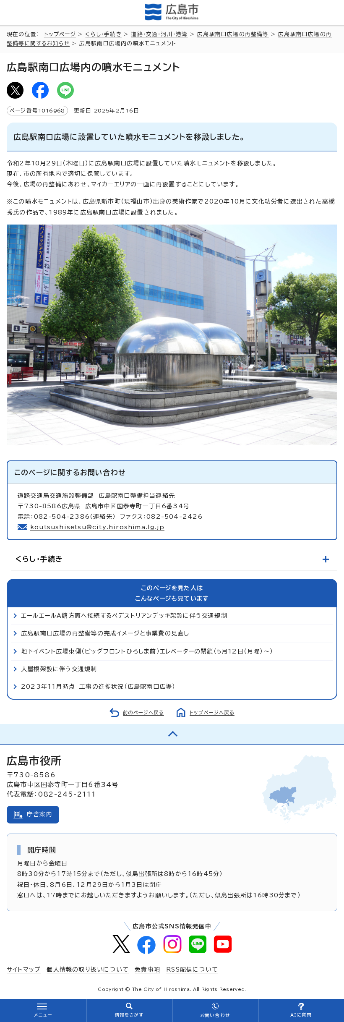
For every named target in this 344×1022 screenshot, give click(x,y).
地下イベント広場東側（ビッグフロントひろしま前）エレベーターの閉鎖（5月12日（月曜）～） (147, 651)
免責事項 (147, 969)
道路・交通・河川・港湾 (159, 34)
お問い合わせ (215, 1015)
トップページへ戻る (212, 712)
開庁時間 (41, 850)
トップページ (60, 34)
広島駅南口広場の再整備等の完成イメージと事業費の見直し (105, 633)
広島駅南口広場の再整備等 (232, 34)
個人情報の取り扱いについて (88, 969)
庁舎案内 (39, 814)
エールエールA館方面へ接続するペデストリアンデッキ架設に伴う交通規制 (124, 616)
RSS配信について (192, 969)
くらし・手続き (103, 34)
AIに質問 (301, 1015)
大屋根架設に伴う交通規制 (59, 669)
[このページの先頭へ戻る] (172, 734)
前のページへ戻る (143, 712)
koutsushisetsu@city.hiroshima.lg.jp (97, 527)
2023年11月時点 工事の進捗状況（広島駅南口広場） (98, 687)
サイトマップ (24, 969)
